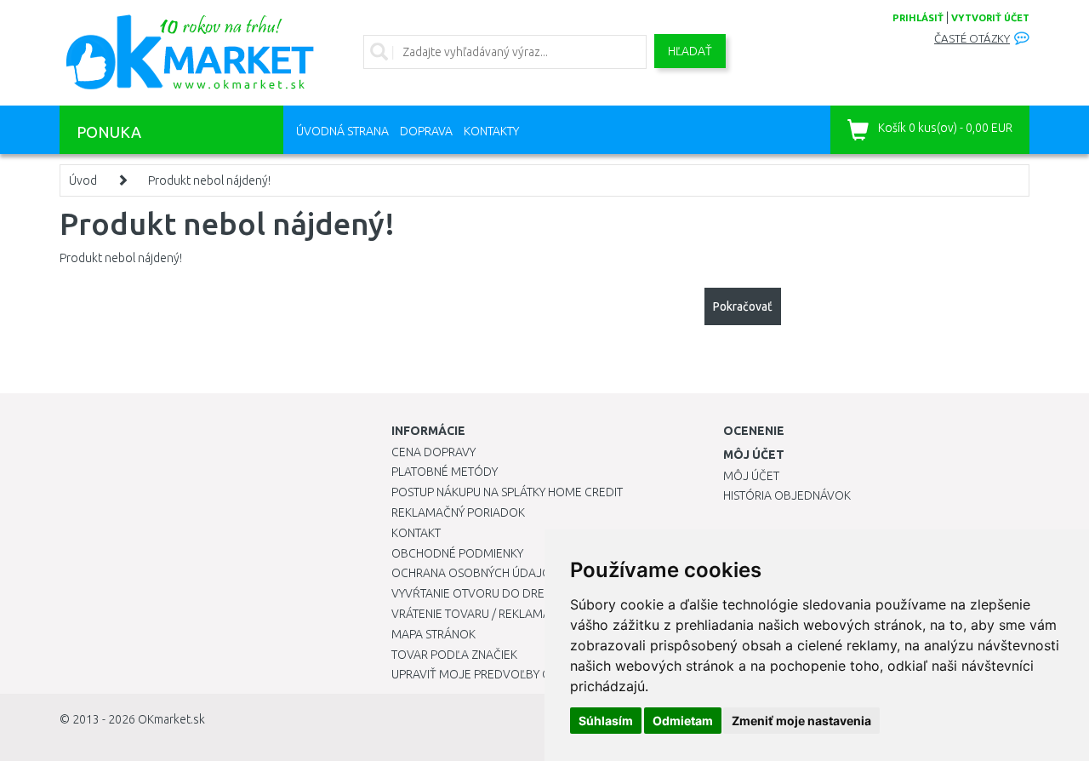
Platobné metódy (444, 471)
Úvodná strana (342, 131)
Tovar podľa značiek (454, 654)
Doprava (426, 131)
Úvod (83, 180)
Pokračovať (743, 306)
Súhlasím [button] (606, 720)
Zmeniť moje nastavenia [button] (801, 720)
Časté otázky (972, 38)
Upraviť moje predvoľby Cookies (490, 674)
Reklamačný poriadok (458, 512)
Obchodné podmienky (457, 553)
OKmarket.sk (171, 719)
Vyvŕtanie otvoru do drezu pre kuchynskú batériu (543, 593)
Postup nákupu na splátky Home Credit (507, 492)
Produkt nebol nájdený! (209, 180)
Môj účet (751, 476)
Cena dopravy (433, 452)
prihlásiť (918, 18)
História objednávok (787, 495)
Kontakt (416, 533)
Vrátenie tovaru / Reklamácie (479, 614)
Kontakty (491, 131)
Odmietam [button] (683, 720)
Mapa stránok (433, 634)
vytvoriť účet (990, 18)
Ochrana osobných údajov (475, 573)
